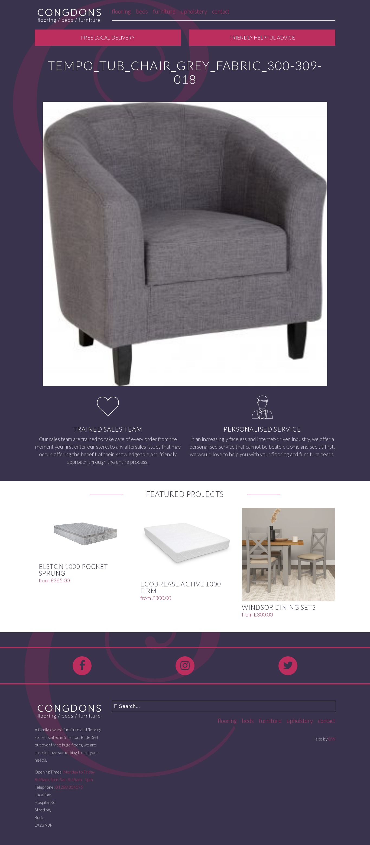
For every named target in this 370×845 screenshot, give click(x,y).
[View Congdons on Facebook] (82, 665)
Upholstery (194, 11)
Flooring (121, 11)
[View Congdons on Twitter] (287, 665)
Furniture (164, 11)
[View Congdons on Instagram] (185, 665)
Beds (142, 11)
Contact (220, 11)
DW (331, 738)
